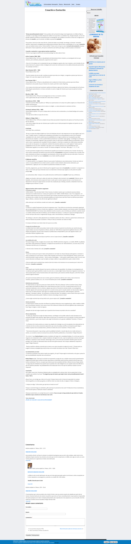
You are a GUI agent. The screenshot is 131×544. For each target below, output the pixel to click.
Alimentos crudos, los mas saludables (96, 120)
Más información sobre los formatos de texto (71, 529)
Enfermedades (47, 5)
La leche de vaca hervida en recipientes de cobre (96, 85)
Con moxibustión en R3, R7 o (94, 116)
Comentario (29, 517)
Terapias (77, 5)
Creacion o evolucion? (31, 491)
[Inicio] (33, 3)
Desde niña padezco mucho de (94, 113)
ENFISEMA (90, 95)
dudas (90, 128)
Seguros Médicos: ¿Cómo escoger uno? (95, 80)
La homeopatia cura (92, 127)
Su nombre (28, 507)
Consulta (90, 118)
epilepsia (90, 122)
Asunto (27, 512)
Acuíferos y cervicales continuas (95, 111)
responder (28, 460)
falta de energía (91, 97)
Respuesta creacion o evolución (36, 472)
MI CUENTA (89, 131)
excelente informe (92, 110)
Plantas (60, 5)
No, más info (113, 542)
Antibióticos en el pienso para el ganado (97, 63)
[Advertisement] (37, 21)
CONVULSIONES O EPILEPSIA (94, 123)
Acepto (106, 542)
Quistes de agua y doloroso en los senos (96, 106)
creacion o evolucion (31, 452)
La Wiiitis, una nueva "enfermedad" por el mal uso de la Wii (97, 75)
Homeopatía (55, 5)
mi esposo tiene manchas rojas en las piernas (97, 92)
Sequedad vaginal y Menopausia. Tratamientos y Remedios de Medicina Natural (97, 68)
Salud (73, 5)
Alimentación (67, 5)
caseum (90, 96)
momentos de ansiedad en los (94, 103)
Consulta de (91, 108)
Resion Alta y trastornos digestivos (95, 99)
